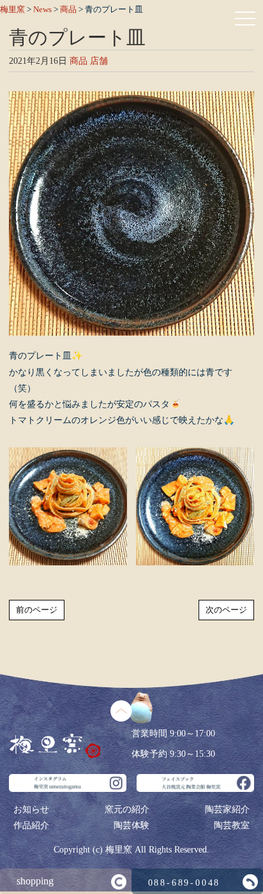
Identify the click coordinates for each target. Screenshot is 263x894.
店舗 (99, 61)
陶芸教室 (232, 825)
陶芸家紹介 (227, 809)
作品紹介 (31, 825)
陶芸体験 (131, 825)
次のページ (226, 610)
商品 (78, 61)
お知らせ (31, 809)
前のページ (36, 610)
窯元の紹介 (127, 809)
